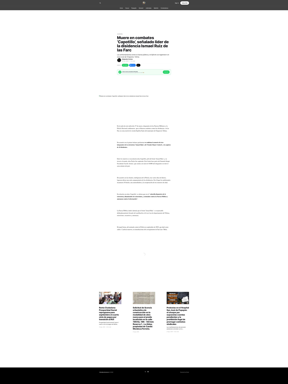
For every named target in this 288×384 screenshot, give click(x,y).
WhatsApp (126, 65)
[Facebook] (148, 371)
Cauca (127, 8)
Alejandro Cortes (127, 59)
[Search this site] (100, 3)
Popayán (133, 8)
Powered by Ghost (184, 372)
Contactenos (164, 8)
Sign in (177, 3)
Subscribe (185, 3)
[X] (145, 371)
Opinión (156, 8)
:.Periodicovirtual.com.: (104, 372)
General (141, 8)
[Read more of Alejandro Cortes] (119, 60)
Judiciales (148, 8)
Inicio (121, 8)
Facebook (133, 65)
